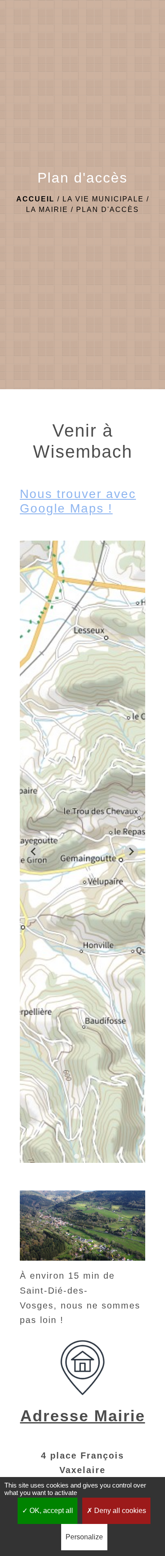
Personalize (84, 1537)
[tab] (76, 1156)
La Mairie (47, 209)
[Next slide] (131, 852)
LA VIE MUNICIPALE (103, 199)
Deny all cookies (119, 1510)
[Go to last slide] (34, 852)
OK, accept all (50, 1510)
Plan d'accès (107, 209)
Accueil (35, 199)
